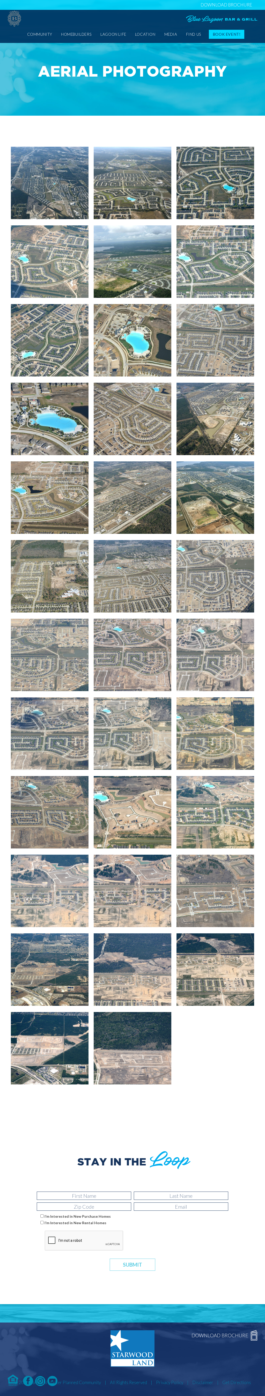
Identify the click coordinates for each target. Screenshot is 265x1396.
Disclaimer (202, 1382)
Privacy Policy (169, 1382)
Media (170, 34)
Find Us (193, 34)
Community (39, 34)
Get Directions (236, 1382)
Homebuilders (76, 34)
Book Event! (227, 34)
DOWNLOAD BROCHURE (226, 5)
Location (145, 34)
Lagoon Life (113, 34)
